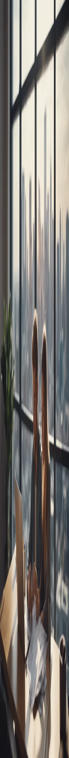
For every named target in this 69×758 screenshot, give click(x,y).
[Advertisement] (34, 164)
